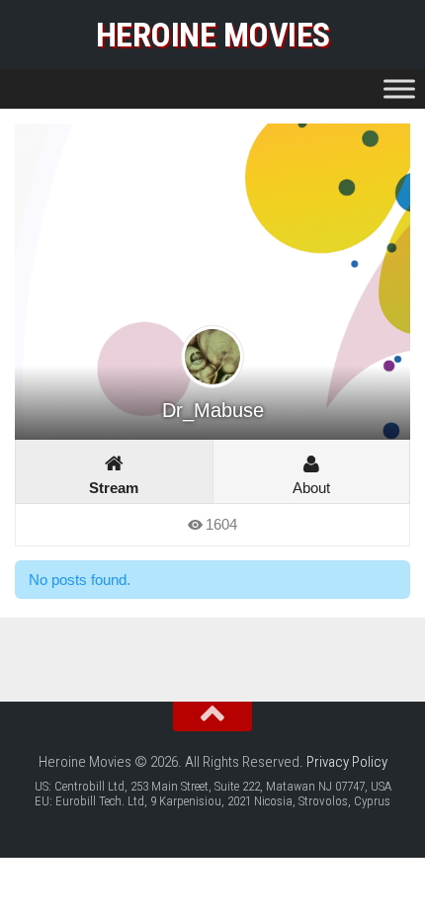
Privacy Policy (346, 762)
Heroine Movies (213, 34)
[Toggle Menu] (399, 88)
